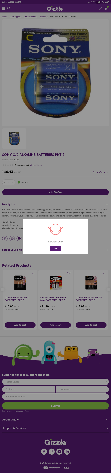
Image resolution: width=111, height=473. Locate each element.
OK (55, 248)
